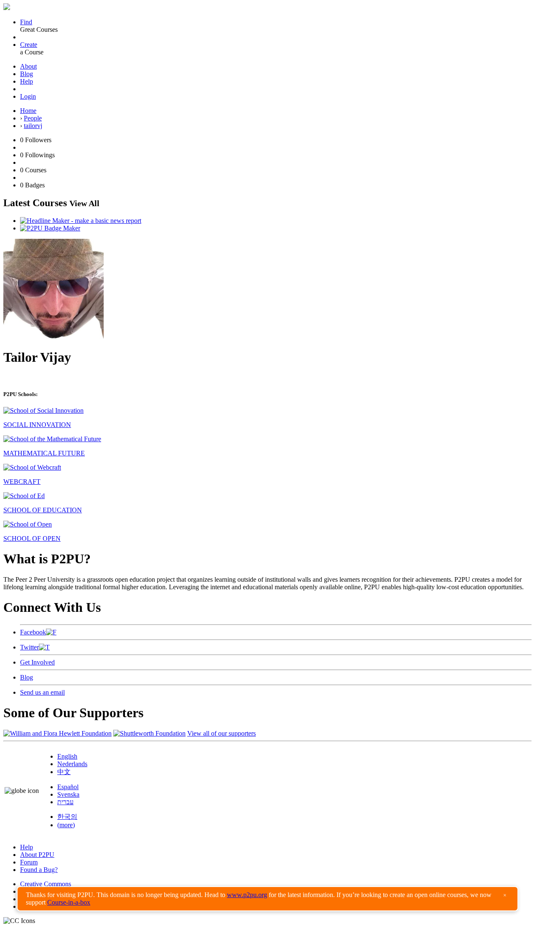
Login (28, 96)
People (33, 118)
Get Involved (37, 662)
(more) (66, 824)
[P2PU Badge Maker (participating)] (50, 228)
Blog (26, 73)
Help (26, 81)
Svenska (68, 794)
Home (28, 110)
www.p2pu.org (247, 894)
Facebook (33, 632)
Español (68, 786)
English (67, 756)
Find (26, 22)
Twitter (29, 647)
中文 (64, 771)
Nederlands (72, 763)
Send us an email (42, 692)
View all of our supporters (221, 733)
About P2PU (37, 854)
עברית (65, 801)
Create (28, 44)
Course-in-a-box (68, 902)
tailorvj (33, 125)
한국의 (67, 816)
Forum (29, 862)
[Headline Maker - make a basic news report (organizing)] (80, 220)
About (28, 66)
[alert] (267, 898)
